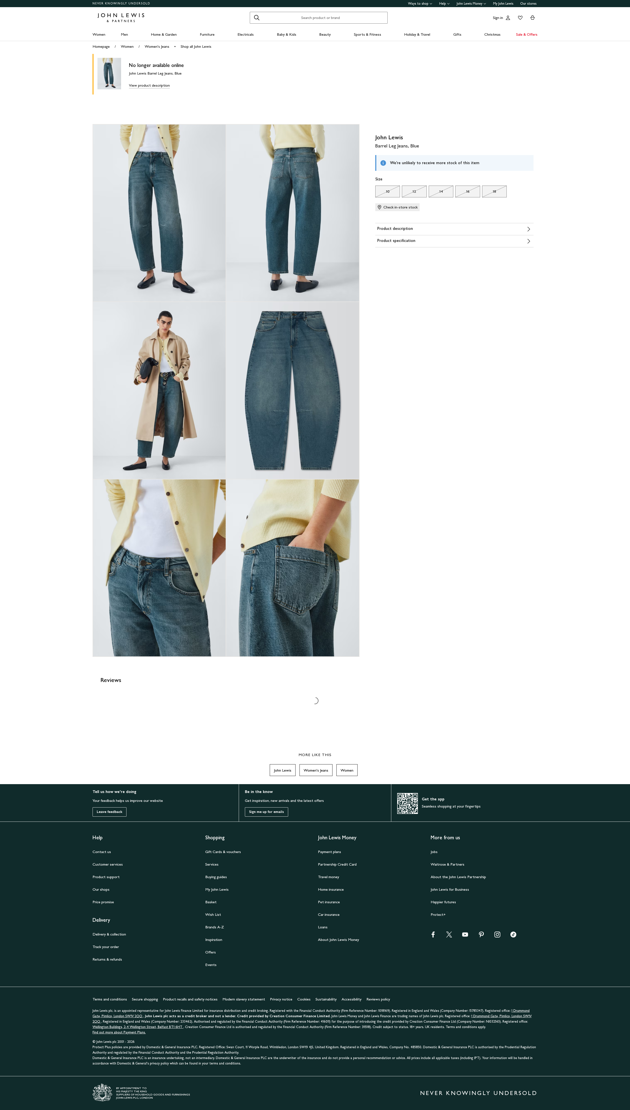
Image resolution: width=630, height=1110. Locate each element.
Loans (323, 927)
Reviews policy (378, 999)
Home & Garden (164, 34)
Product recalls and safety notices (190, 999)
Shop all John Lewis (196, 46)
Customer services (108, 864)
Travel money (328, 876)
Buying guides (216, 876)
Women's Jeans (157, 46)
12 (409, 192)
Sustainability (326, 999)
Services (212, 864)
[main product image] (113, 74)
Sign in (498, 17)
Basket (211, 902)
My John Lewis (503, 3)
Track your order (106, 946)
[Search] (257, 18)
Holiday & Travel (417, 34)
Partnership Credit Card (337, 864)
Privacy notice (281, 999)
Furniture (207, 34)
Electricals (245, 34)
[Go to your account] (508, 18)
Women (99, 34)
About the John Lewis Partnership (458, 876)
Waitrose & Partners (447, 864)
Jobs (434, 851)
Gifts (457, 34)
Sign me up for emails (266, 812)
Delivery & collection (109, 934)
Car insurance (329, 914)
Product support (106, 876)
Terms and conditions (110, 999)
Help (442, 3)
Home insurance (331, 889)
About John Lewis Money (338, 939)
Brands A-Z (214, 927)
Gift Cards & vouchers (223, 851)
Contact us (102, 851)
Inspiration (213, 939)
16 (462, 192)
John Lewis (282, 770)
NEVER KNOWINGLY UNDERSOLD (121, 3)
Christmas (492, 34)
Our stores (528, 3)
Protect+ (438, 914)
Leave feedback (109, 812)
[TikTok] (513, 936)
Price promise (103, 902)
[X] (449, 936)
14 (436, 192)
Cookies (304, 999)
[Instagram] (497, 936)
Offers (210, 952)
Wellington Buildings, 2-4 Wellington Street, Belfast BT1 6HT (138, 1027)
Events (211, 964)
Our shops (101, 889)
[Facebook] (433, 936)
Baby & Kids (286, 34)
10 (382, 192)
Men (124, 34)
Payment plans (329, 851)
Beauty (325, 34)
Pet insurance (329, 902)
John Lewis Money (469, 3)
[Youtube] (465, 936)
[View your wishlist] (519, 18)
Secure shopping (145, 999)
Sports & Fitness (367, 34)
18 (489, 192)
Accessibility (352, 999)
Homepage (101, 46)
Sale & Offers (526, 34)
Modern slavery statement (243, 999)
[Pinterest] (481, 936)
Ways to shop (418, 3)
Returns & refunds (107, 959)
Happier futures (443, 902)
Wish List (213, 914)
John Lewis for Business (450, 889)
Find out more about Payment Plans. (119, 1032)
